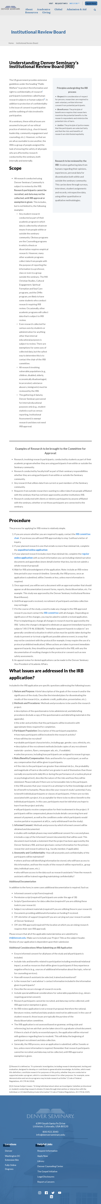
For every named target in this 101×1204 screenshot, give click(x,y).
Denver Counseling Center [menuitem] (50, 1166)
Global (58, 9)
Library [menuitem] (40, 1161)
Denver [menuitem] (8, 1150)
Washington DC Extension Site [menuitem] (12, 1158)
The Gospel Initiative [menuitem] (47, 1171)
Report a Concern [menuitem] (45, 1181)
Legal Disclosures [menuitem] (45, 1176)
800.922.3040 (50, 1131)
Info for (74, 3)
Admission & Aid (76, 9)
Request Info (61, 3)
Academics (43, 9)
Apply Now (91, 3)
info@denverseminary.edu (50, 1134)
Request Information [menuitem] (47, 1150)
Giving (46, 12)
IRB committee (51, 612)
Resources (31, 12)
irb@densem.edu (17, 937)
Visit (51, 3)
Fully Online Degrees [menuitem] (10, 1167)
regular (85, 553)
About (29, 9)
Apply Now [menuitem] (42, 1156)
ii (44, 99)
